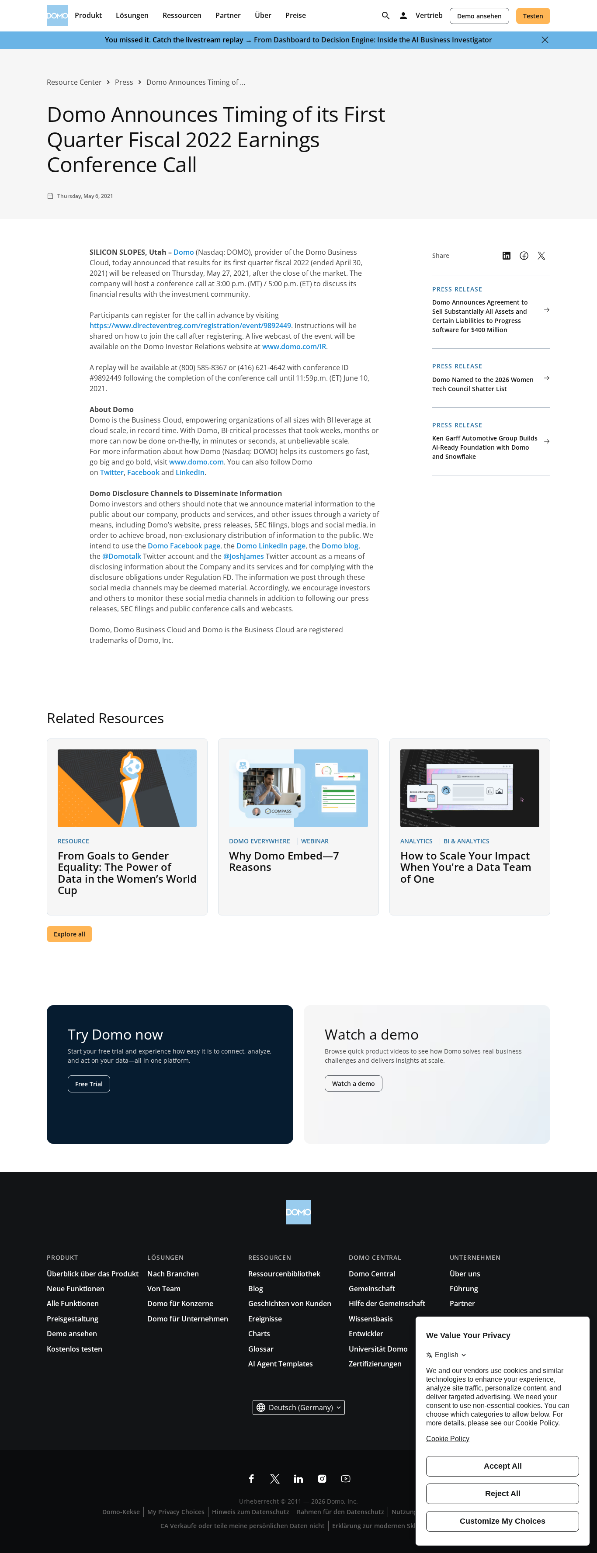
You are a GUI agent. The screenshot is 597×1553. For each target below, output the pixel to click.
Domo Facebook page (184, 546)
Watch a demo (353, 1083)
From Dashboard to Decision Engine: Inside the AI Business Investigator (373, 40)
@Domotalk (121, 556)
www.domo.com (196, 462)
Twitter (112, 472)
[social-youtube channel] (345, 1479)
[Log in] (403, 15)
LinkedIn (190, 472)
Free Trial (89, 1084)
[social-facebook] (251, 1479)
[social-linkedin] (298, 1479)
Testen (533, 16)
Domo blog (340, 546)
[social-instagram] (322, 1479)
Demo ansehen (479, 16)
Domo (184, 252)
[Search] (386, 15)
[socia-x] (275, 1479)
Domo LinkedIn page (270, 546)
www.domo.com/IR (294, 346)
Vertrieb (429, 16)
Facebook (143, 472)
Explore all (69, 934)
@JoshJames (243, 556)
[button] (299, 1407)
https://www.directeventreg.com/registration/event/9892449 (190, 325)
